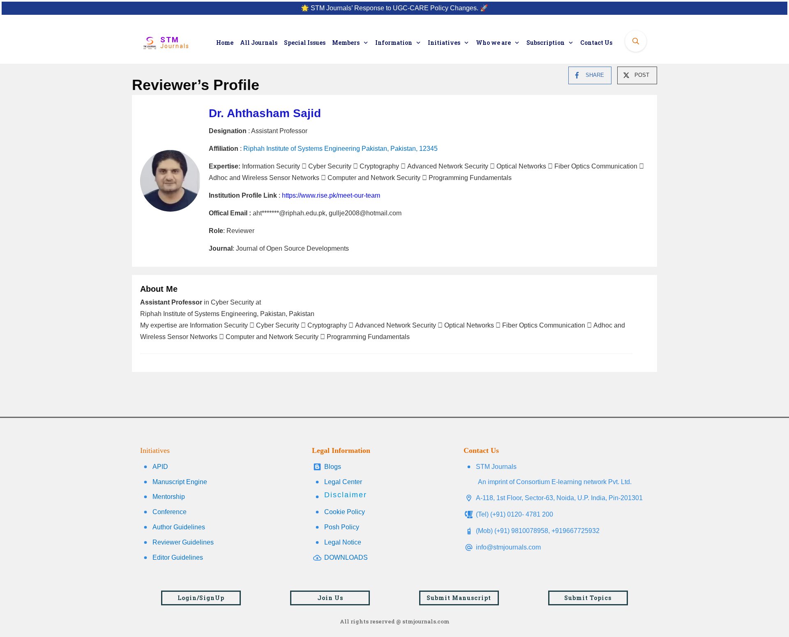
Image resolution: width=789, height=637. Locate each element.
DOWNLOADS (346, 557)
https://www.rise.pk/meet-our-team (331, 195)
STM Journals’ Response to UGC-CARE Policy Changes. (394, 8)
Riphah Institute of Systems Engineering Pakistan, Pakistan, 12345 (340, 148)
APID (160, 466)
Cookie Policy (344, 511)
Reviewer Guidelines (183, 542)
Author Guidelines (178, 527)
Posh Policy (341, 527)
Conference (169, 511)
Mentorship (168, 496)
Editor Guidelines (177, 557)
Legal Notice (342, 542)
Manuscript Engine (179, 481)
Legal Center (343, 481)
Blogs (332, 466)
